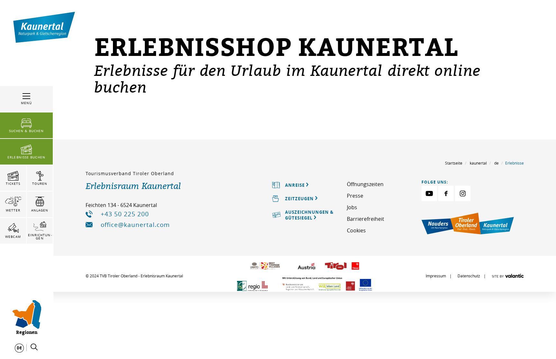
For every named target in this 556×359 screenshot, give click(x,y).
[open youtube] (429, 193)
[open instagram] (462, 193)
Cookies (356, 230)
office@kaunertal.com (135, 224)
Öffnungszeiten (365, 184)
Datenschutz (469, 275)
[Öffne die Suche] (34, 347)
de (496, 163)
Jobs (352, 207)
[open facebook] (446, 193)
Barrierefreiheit (365, 218)
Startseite (453, 163)
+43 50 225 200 (125, 214)
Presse (355, 195)
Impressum (436, 275)
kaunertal (478, 163)
